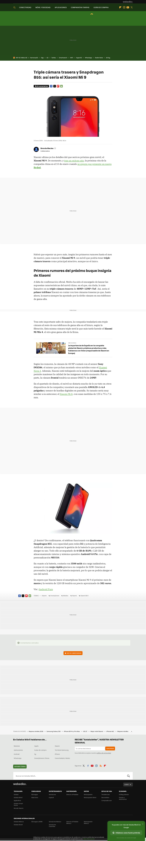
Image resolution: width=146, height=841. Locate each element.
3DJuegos (34, 794)
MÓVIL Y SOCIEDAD (42, 7)
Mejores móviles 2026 (36, 731)
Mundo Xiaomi (18, 808)
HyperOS (79, 58)
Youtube (128, 7)
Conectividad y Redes (62, 758)
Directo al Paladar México (72, 822)
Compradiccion (106, 800)
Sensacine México (55, 822)
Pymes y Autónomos (123, 798)
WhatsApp (88, 58)
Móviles (65, 595)
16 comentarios (42, 86)
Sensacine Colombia (52, 825)
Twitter (131, 7)
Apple (36, 746)
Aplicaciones (18, 750)
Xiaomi (44, 595)
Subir (126, 784)
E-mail (61, 86)
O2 (47, 58)
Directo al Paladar (72, 794)
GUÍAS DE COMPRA (101, 7)
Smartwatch (63, 58)
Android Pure (46, 589)
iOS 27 (85, 731)
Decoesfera (105, 797)
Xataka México (19, 822)
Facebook (51, 86)
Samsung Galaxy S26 (54, 731)
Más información (89, 839)
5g (35, 754)
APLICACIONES (61, 7)
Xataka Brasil (18, 825)
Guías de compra (40, 750)
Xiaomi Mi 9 (84, 595)
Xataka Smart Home (18, 804)
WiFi (71, 58)
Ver (74, 653)
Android (16, 754)
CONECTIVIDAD (25, 7)
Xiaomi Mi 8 (66, 393)
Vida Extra (34, 797)
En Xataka (73, 343)
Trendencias (105, 794)
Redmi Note (99, 58)
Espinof (51, 797)
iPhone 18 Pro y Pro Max (72, 731)
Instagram (124, 7)
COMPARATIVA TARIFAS (80, 7)
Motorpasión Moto (90, 797)
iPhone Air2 (110, 731)
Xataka (16, 794)
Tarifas (53, 58)
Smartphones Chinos (41, 758)
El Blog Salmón (124, 794)
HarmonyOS (34, 58)
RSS (100, 765)
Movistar (17, 746)
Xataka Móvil (18, 797)
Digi (42, 58)
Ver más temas (19, 766)
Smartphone (54, 595)
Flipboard (120, 7)
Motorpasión (88, 794)
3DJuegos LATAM (36, 822)
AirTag (108, 58)
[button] (48, 148)
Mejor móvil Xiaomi (97, 731)
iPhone (57, 754)
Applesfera (17, 800)
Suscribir (110, 748)
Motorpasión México (88, 822)
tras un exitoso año (74, 160)
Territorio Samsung (62, 750)
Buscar (128, 776)
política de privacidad (104, 753)
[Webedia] (128, 1)
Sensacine (52, 794)
